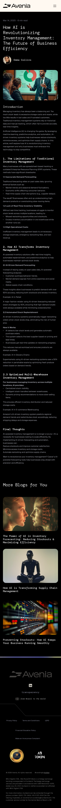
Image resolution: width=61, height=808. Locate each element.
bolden (46, 773)
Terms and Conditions (31, 720)
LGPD (47, 720)
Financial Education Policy (25, 730)
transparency (30, 692)
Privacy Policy (11, 720)
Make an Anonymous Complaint (27, 738)
